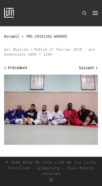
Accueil (11, 36)
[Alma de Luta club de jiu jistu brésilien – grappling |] (9, 12)
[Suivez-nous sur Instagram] (51, 180)
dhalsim (20, 50)
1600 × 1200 (39, 54)
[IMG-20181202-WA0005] (51, 110)
